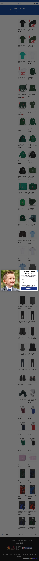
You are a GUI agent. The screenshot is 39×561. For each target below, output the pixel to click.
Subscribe (28, 288)
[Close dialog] (37, 271)
